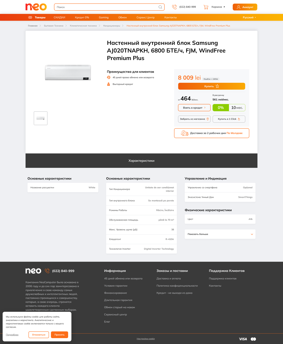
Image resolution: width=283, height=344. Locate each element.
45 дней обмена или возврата (123, 278)
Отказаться (38, 334)
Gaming (104, 17)
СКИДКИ (59, 17)
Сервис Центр (146, 17)
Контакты (170, 17)
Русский (248, 17)
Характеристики (141, 161)
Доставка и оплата (169, 278)
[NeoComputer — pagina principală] (33, 271)
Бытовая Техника (53, 25)
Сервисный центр (115, 314)
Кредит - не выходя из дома (174, 292)
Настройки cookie (146, 338)
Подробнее (12, 334)
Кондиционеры (111, 25)
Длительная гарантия (118, 300)
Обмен (122, 17)
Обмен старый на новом (119, 307)
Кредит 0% (82, 17)
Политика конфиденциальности (177, 285)
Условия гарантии (115, 285)
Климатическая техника (83, 25)
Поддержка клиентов (222, 278)
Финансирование (115, 292)
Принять (60, 334)
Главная (33, 25)
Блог (107, 321)
